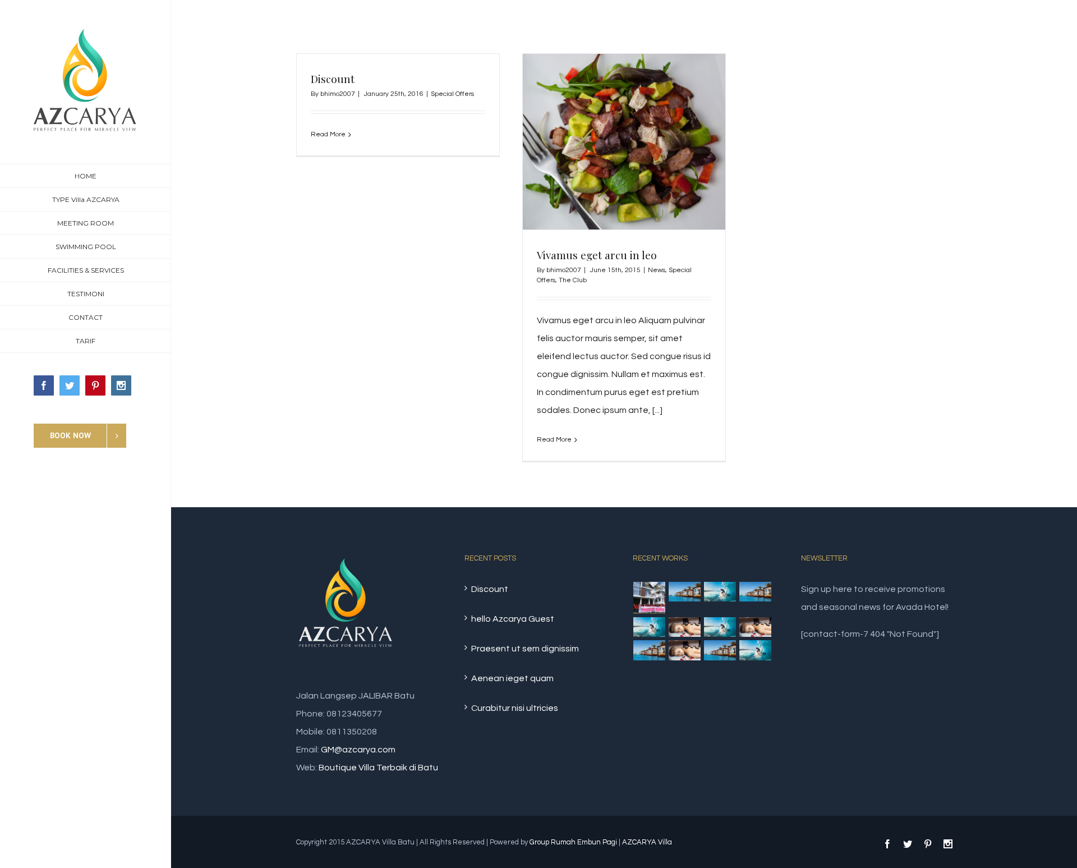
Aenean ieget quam (512, 678)
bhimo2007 (337, 94)
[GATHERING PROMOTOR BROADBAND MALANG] (649, 598)
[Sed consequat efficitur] (755, 627)
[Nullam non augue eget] (755, 650)
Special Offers (452, 94)
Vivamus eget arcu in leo (597, 254)
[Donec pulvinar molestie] (649, 627)
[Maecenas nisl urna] (720, 627)
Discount (333, 78)
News (656, 270)
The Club (573, 280)
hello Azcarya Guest (512, 618)
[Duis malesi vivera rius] (685, 650)
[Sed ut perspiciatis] (685, 592)
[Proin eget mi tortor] (649, 650)
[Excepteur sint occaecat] (720, 592)
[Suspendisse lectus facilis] (755, 592)
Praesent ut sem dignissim (525, 648)
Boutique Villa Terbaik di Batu (378, 767)
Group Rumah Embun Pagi (573, 842)
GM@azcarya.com (358, 749)
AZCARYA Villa (647, 842)
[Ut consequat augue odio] (720, 650)
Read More (328, 134)
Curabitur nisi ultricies (514, 708)
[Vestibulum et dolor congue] (685, 627)
